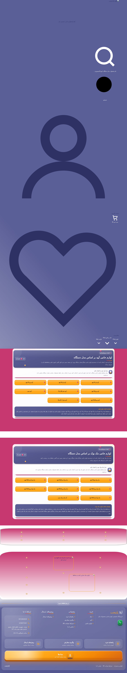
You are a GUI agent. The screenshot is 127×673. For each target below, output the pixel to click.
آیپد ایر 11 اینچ (95, 382)
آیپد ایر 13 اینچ (62, 382)
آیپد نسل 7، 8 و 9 (62, 400)
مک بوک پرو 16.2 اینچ (62, 489)
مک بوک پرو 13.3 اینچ (29, 489)
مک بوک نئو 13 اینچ (95, 480)
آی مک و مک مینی (62, 497)
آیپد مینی (29, 391)
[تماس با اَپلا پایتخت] (120, 622)
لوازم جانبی (88, 623)
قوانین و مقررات (118, 666)
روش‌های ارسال (47, 617)
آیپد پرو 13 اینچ (95, 391)
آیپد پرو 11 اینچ (29, 382)
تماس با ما (70, 627)
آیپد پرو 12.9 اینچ (95, 400)
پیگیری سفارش (69, 620)
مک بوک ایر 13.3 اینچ (95, 497)
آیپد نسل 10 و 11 (62, 391)
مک (91, 617)
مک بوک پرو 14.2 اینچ (95, 489)
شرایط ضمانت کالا (68, 623)
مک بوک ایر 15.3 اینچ (30, 480)
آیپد (91, 620)
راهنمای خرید (70, 617)
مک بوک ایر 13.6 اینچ (62, 480)
